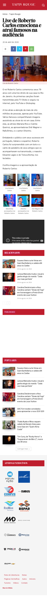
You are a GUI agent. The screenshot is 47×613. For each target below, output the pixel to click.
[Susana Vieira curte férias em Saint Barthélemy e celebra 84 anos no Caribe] (9, 263)
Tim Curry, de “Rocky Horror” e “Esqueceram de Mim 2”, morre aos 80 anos (30, 439)
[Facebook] (13, 49)
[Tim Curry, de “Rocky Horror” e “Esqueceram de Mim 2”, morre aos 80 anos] (9, 439)
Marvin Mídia (7, 588)
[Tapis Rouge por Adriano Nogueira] (23, 4)
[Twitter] (19, 49)
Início (5, 14)
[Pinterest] (25, 49)
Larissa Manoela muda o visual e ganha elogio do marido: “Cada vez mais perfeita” (30, 276)
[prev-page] (4, 303)
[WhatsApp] (31, 49)
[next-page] (8, 303)
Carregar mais (22, 449)
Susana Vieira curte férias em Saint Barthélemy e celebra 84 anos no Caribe (29, 263)
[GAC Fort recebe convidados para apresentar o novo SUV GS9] (9, 412)
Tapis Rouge (14, 14)
